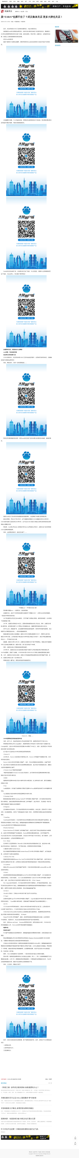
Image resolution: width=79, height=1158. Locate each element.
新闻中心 (17, 11)
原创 (14, 1)
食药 (53, 1)
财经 (22, 1)
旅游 (45, 1)
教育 (37, 1)
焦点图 (22, 11)
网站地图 (48, 1152)
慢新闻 (57, 27)
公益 (57, 1)
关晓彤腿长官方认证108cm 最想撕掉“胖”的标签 (18, 1098)
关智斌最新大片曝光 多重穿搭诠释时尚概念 (17, 1108)
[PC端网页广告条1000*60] (39, 6)
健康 (41, 1)
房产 (26, 1)
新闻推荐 (57, 45)
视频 (18, 1)
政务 (34, 1)
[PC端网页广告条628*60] (25, 1137)
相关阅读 (3, 1083)
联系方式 (44, 1152)
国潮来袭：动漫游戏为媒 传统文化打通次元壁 (18, 1119)
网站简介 (31, 1152)
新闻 (10, 1)
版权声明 (35, 1152)
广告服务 (39, 1152)
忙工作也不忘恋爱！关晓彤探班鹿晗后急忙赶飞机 (19, 1129)
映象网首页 (4, 1)
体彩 (49, 1)
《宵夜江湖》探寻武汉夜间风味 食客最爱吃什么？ (20, 1087)
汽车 (30, 1)
